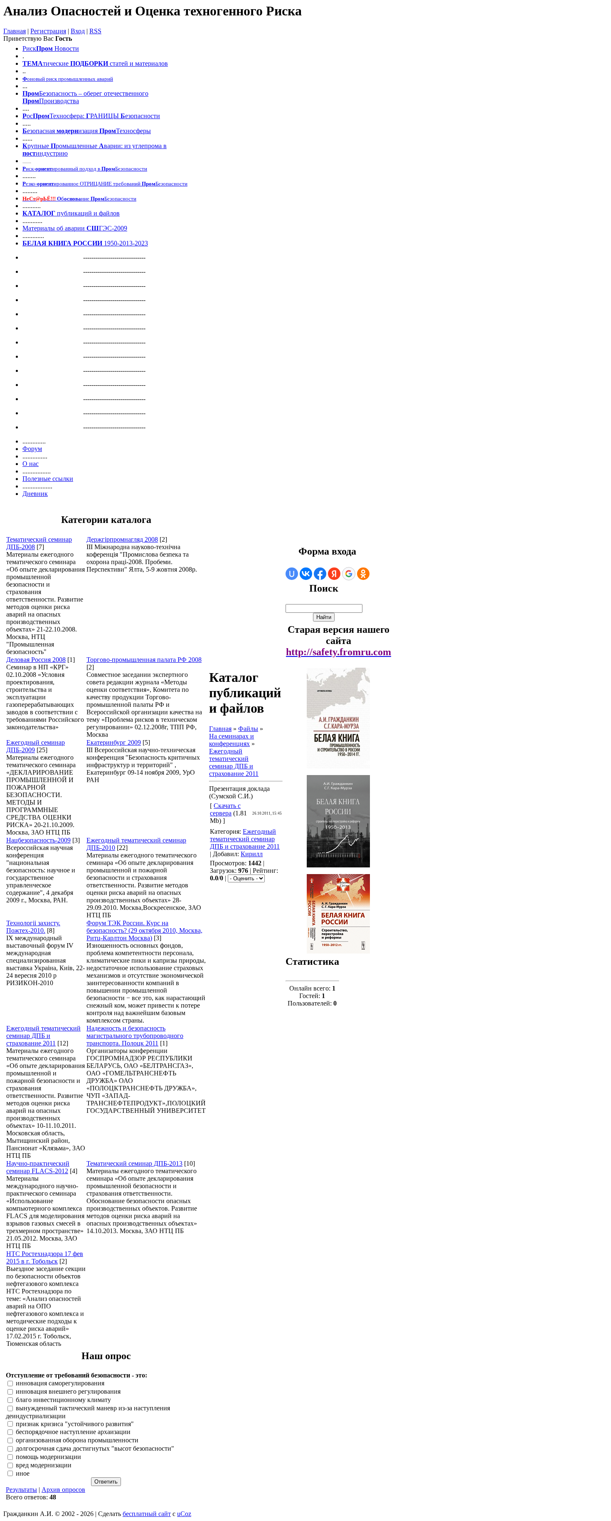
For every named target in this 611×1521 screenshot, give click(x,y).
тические (56, 63)
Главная (14, 31)
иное (23, 1473)
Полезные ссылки (47, 478)
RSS (95, 31)
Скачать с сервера (225, 809)
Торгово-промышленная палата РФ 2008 (144, 659)
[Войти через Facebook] (320, 573)
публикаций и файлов (87, 213)
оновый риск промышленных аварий (67, 79)
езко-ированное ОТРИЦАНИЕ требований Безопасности (104, 184)
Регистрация (48, 31)
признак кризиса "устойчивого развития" (75, 1423)
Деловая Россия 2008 (36, 659)
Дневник (35, 493)
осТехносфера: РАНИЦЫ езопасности (91, 115)
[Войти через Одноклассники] (363, 573)
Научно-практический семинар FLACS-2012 (37, 1167)
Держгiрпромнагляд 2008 (122, 539)
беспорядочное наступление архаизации (73, 1432)
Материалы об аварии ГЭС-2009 (74, 228)
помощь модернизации (48, 1456)
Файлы (248, 728)
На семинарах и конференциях (231, 740)
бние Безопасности (79, 199)
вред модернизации (43, 1465)
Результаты (21, 1489)
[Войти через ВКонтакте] (306, 573)
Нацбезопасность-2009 (38, 840)
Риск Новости (50, 48)
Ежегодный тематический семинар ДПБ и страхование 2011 (43, 1036)
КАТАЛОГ (38, 213)
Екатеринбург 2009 (113, 742)
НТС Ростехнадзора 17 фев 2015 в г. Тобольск (44, 1257)
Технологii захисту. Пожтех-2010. (33, 926)
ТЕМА (32, 63)
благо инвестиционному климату (63, 1399)
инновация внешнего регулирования (68, 1391)
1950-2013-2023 (85, 243)
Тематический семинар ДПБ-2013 (134, 1163)
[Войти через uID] (292, 573)
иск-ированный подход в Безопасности (84, 169)
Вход (78, 31)
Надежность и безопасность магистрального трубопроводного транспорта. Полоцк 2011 (134, 1036)
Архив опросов (63, 1489)
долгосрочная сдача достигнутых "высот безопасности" (95, 1448)
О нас (30, 463)
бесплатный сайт (147, 1513)
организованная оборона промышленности (77, 1440)
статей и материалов (139, 63)
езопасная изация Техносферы (86, 130)
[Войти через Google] (348, 573)
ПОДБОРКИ (89, 63)
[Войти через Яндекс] (334, 573)
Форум (32, 448)
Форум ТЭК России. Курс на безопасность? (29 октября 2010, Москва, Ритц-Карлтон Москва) (144, 930)
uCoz (184, 1513)
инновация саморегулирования (60, 1383)
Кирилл (252, 853)
